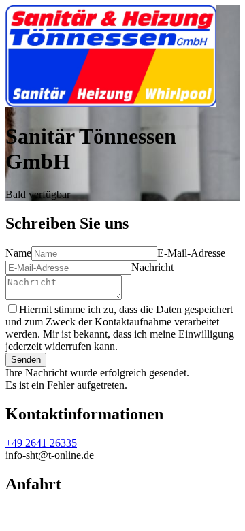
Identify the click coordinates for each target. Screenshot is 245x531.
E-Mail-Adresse (191, 253)
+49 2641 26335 (41, 443)
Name (18, 253)
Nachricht (152, 267)
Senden (26, 360)
